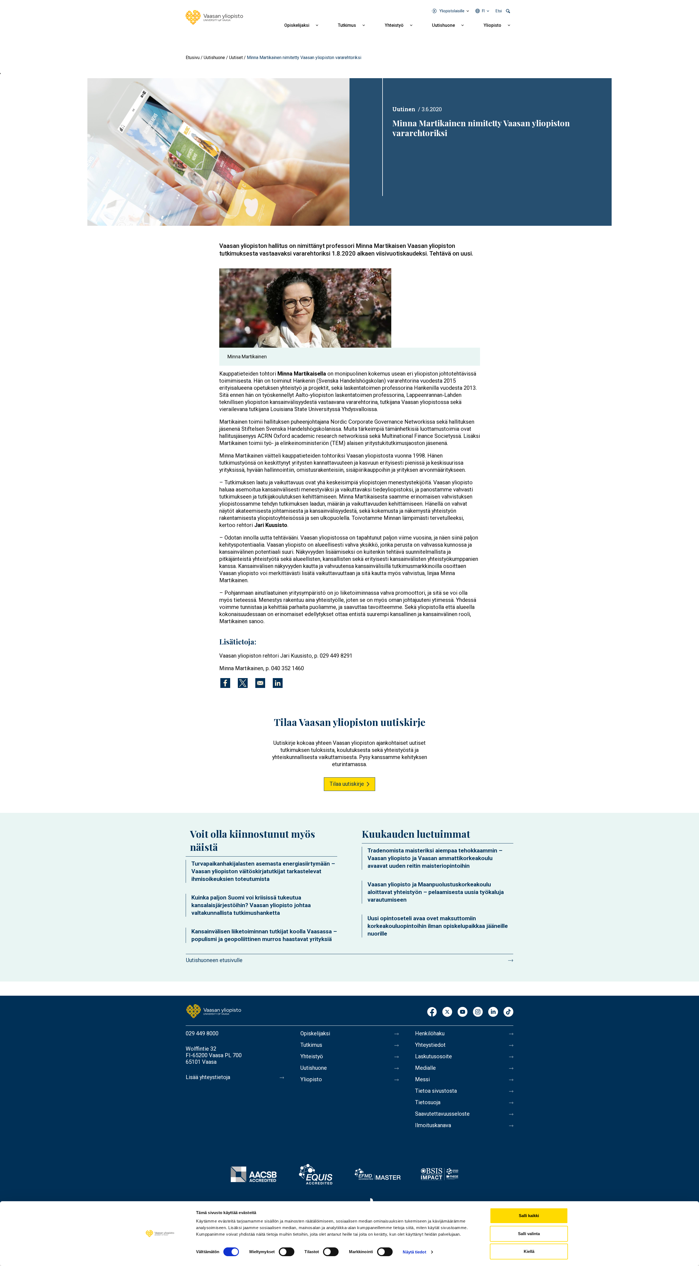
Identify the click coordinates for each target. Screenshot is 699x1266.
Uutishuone (443, 25)
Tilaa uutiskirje (347, 784)
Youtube (462, 1012)
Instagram (478, 1012)
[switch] (286, 1251)
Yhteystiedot (430, 1045)
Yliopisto (492, 25)
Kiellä (529, 1251)
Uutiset (236, 57)
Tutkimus (347, 25)
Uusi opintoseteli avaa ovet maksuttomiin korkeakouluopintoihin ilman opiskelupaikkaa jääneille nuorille (438, 926)
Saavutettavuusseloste (442, 1113)
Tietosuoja (427, 1102)
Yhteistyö (394, 25)
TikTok (508, 1012)
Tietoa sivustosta (436, 1091)
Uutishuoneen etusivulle (214, 960)
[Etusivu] (214, 17)
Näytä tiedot (414, 1252)
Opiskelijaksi (296, 25)
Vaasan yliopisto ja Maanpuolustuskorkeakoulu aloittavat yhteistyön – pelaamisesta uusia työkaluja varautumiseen (436, 892)
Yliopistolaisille (452, 11)
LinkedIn (493, 1012)
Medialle (425, 1068)
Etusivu (193, 57)
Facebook (432, 1012)
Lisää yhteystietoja (208, 1077)
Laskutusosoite (433, 1056)
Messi (422, 1079)
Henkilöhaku (430, 1033)
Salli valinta (529, 1233)
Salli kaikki (529, 1215)
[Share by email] (260, 683)
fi (483, 11)
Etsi (499, 11)
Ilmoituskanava (433, 1125)
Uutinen (403, 109)
